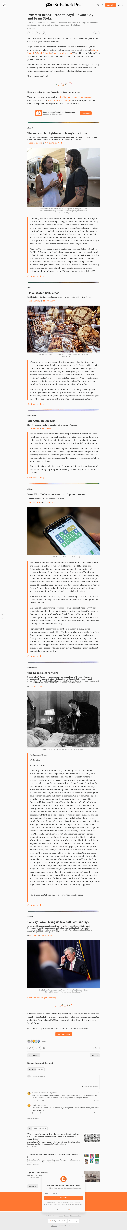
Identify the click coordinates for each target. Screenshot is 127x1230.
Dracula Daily (35, 686)
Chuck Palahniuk (44, 53)
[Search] (98, 5)
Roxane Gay (34, 301)
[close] (82, 1176)
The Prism (46, 428)
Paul (33, 1105)
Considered (49, 502)
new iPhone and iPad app (59, 100)
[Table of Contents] (2, 615)
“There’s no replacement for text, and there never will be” (53, 1155)
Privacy (61, 1216)
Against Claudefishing (37, 1172)
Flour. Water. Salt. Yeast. (43, 293)
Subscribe (110, 5)
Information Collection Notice (63, 1204)
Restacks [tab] (40, 1069)
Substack (35, 1146)
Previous (35, 1055)
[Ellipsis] (98, 1092)
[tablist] (36, 1069)
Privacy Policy (78, 1204)
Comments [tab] (32, 1069)
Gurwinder (34, 428)
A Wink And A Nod (53, 143)
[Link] (24, 133)
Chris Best (35, 1177)
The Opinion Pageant (41, 420)
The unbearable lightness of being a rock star (57, 133)
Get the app (86, 113)
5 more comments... (33, 1118)
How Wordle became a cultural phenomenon (56, 494)
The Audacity (48, 301)
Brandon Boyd (35, 143)
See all (31, 1186)
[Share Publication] (103, 5)
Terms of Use (73, 1202)
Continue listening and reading (41, 997)
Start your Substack (58, 1221)
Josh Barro (34, 935)
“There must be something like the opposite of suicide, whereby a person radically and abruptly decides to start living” (53, 1136)
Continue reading (35, 276)
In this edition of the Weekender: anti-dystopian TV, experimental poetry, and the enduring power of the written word (53, 1161)
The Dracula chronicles (42, 673)
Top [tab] (30, 1128)
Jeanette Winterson (62, 53)
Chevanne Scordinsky (39, 1093)
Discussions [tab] (42, 1128)
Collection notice (75, 1216)
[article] (63, 1141)
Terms (66, 1216)
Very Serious (47, 935)
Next (93, 1055)
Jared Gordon (35, 502)
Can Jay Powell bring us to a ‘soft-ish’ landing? (58, 922)
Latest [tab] (35, 1128)
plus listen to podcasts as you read (75, 97)
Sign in (120, 5)
